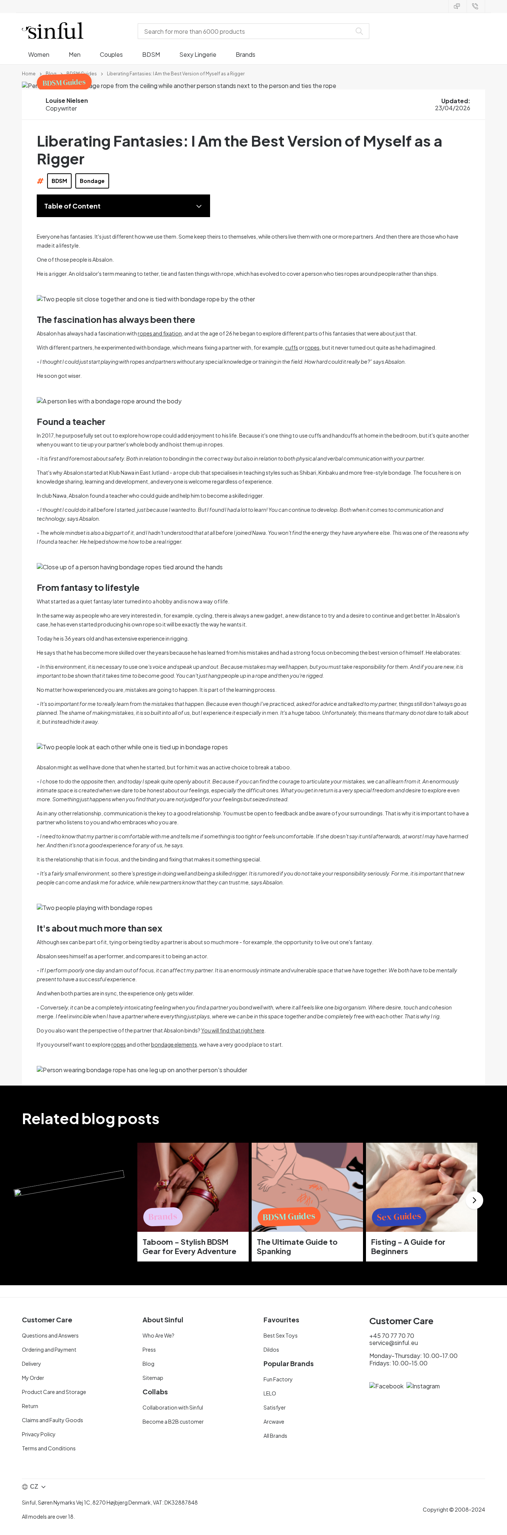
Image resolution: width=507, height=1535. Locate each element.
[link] (29, 73)
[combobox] (246, 31)
